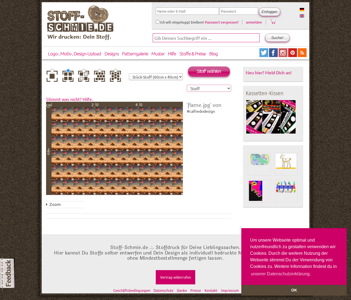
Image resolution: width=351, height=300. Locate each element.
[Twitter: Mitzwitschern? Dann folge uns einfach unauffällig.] (264, 55)
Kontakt (211, 290)
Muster (158, 53)
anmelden (254, 22)
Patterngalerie (135, 53)
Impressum (230, 290)
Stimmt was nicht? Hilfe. (69, 99)
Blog (213, 53)
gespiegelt (85, 76)
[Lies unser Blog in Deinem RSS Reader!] (302, 55)
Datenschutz (163, 290)
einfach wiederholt (69, 78)
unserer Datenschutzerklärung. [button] (281, 273)
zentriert (53, 76)
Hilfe (172, 53)
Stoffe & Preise (192, 53)
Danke (182, 290)
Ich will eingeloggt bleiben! (181, 22)
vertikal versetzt (116, 78)
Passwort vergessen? (222, 22)
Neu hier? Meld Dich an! (268, 72)
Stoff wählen (209, 71)
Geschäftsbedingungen (131, 290)
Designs (111, 53)
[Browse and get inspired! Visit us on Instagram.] (283, 55)
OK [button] (294, 290)
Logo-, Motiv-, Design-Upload (74, 53)
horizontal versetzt (101, 78)
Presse (195, 290)
